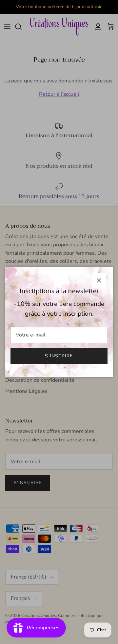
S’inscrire (59, 356)
